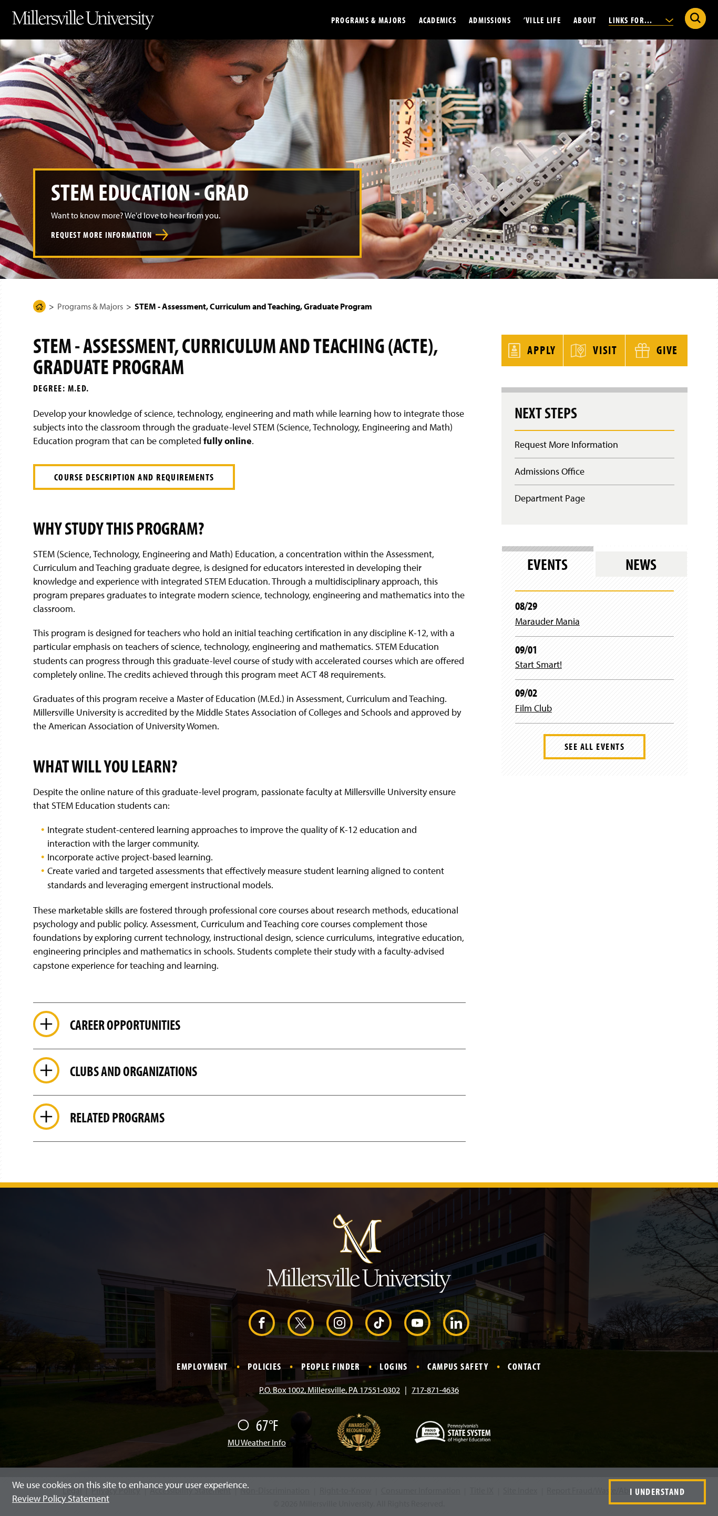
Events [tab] (547, 564)
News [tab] (641, 564)
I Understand (657, 1491)
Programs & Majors (368, 19)
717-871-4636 (435, 1389)
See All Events (594, 746)
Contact (524, 1366)
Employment (202, 1366)
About (584, 19)
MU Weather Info (257, 1442)
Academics (438, 19)
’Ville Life (542, 19)
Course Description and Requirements (134, 477)
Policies (265, 1366)
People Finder (330, 1366)
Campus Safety (457, 1366)
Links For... (632, 19)
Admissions (490, 19)
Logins (393, 1366)
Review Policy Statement (60, 1498)
